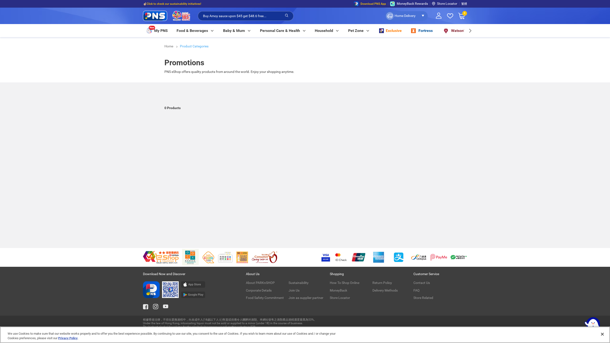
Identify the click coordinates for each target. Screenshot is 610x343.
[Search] (286, 16)
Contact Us (421, 283)
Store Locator (447, 3)
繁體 (464, 3)
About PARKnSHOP (260, 283)
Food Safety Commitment (265, 298)
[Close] (602, 334)
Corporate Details (259, 290)
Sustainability (299, 283)
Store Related (423, 298)
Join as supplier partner (306, 298)
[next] (470, 30)
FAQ (416, 290)
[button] (406, 16)
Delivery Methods (385, 290)
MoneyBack (338, 290)
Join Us (294, 290)
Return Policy (382, 283)
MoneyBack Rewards (412, 3)
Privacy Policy (68, 338)
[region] (305, 335)
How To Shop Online (344, 283)
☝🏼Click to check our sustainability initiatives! (172, 3)
